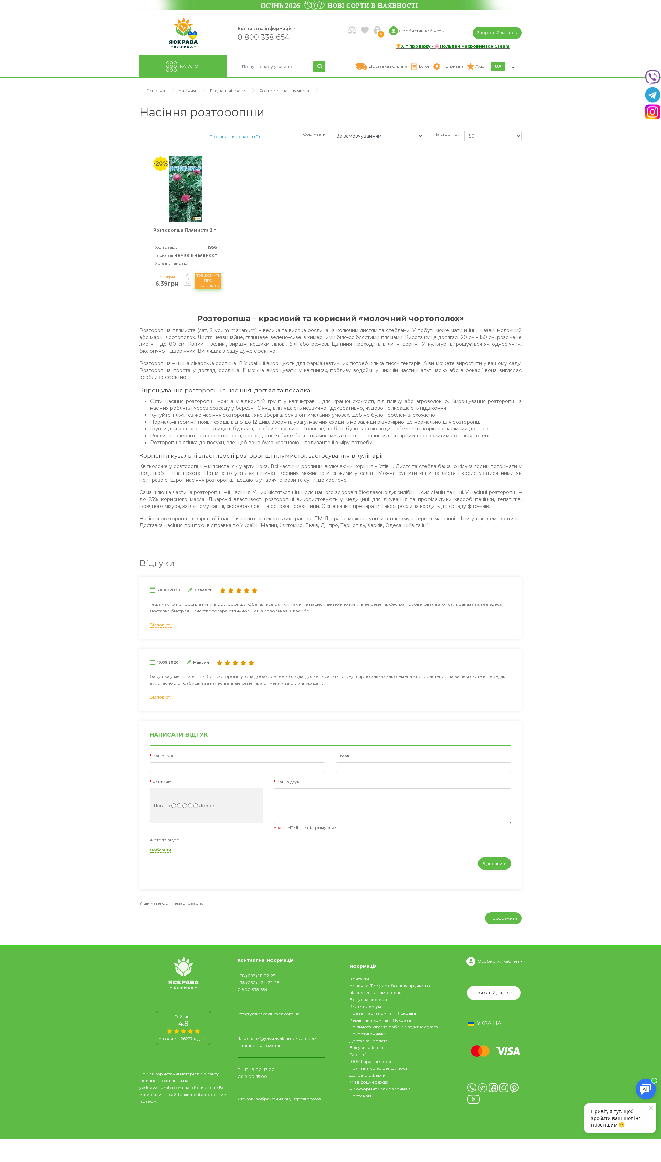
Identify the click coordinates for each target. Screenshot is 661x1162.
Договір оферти (367, 1075)
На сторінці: (446, 134)
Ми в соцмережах (368, 1082)
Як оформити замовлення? (379, 1088)
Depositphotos (306, 1098)
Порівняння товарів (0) (234, 136)
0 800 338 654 (264, 37)
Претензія (360, 1095)
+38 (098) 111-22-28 (257, 975)
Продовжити (503, 918)
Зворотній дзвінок (497, 32)
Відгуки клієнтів (366, 1047)
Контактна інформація (265, 28)
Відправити (494, 863)
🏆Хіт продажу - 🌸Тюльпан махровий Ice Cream (453, 46)
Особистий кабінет (499, 961)
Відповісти (161, 624)
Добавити (160, 849)
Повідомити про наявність (208, 280)
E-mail (342, 755)
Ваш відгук (288, 782)
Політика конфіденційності (378, 1068)
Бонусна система (368, 999)
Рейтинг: (162, 782)
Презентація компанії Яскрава (382, 1013)
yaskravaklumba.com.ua (164, 1087)
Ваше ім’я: (164, 755)
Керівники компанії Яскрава (380, 1020)
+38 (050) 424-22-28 (259, 982)
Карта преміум (365, 1006)
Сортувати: (315, 134)
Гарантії (357, 1054)
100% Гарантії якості (370, 1061)
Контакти (359, 978)
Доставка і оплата (368, 1040)
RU (511, 66)
